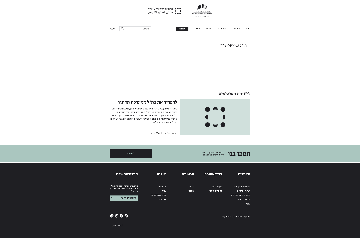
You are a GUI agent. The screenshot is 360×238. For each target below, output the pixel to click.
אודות (197, 28)
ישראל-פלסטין (243, 190)
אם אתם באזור (243, 199)
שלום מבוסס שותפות (240, 195)
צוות (164, 190)
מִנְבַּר (248, 203)
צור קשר (162, 199)
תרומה (182, 29)
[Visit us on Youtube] (112, 216)
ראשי (248, 28)
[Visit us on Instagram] (116, 216)
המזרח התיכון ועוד (241, 186)
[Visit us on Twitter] (125, 216)
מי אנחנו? (162, 186)
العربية (112, 28)
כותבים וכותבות (158, 195)
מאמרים (236, 28)
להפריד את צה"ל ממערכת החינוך (147, 102)
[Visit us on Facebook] (121, 216)
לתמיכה (131, 153)
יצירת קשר (226, 216)
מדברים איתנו (215, 190)
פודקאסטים (222, 28)
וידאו (208, 28)
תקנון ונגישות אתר (241, 216)
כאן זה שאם (217, 186)
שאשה (191, 190)
